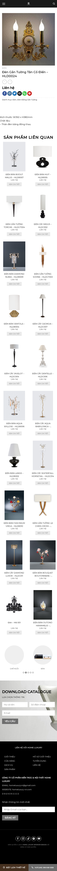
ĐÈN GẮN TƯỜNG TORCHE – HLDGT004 (14, 225)
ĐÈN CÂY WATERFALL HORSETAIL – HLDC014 (43, 474)
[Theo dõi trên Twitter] (14, 93)
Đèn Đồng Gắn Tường (27, 100)
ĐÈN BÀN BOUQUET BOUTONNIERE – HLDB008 (43, 574)
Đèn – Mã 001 (14, 622)
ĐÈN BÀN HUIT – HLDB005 (43, 176)
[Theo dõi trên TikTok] (28, 838)
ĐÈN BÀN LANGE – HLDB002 (14, 474)
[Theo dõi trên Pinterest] (29, 93)
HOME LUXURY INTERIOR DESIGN (34, 844)
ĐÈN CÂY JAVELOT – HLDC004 (14, 375)
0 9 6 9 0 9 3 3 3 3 (10, 794)
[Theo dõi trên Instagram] (9, 93)
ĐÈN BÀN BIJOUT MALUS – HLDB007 (14, 176)
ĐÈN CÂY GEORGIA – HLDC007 (43, 325)
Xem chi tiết (14, 184)
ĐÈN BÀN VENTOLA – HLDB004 (14, 325)
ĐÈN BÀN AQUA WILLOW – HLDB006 (14, 425)
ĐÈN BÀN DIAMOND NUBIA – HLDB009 (14, 275)
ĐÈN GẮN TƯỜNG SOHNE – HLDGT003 (43, 275)
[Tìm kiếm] (54, 3)
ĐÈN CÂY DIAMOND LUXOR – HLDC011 (14, 574)
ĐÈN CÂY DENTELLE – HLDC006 (42, 375)
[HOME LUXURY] (28, 4)
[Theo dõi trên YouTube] (39, 838)
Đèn (4, 68)
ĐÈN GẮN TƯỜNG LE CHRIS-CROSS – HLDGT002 (43, 525)
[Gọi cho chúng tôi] (24, 93)
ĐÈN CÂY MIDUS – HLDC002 (43, 225)
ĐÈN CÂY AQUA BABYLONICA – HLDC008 (42, 425)
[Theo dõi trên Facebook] (4, 93)
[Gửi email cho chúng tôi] (19, 93)
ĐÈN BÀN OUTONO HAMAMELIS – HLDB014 (42, 624)
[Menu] (3, 3)
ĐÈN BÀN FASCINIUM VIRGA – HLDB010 (14, 524)
